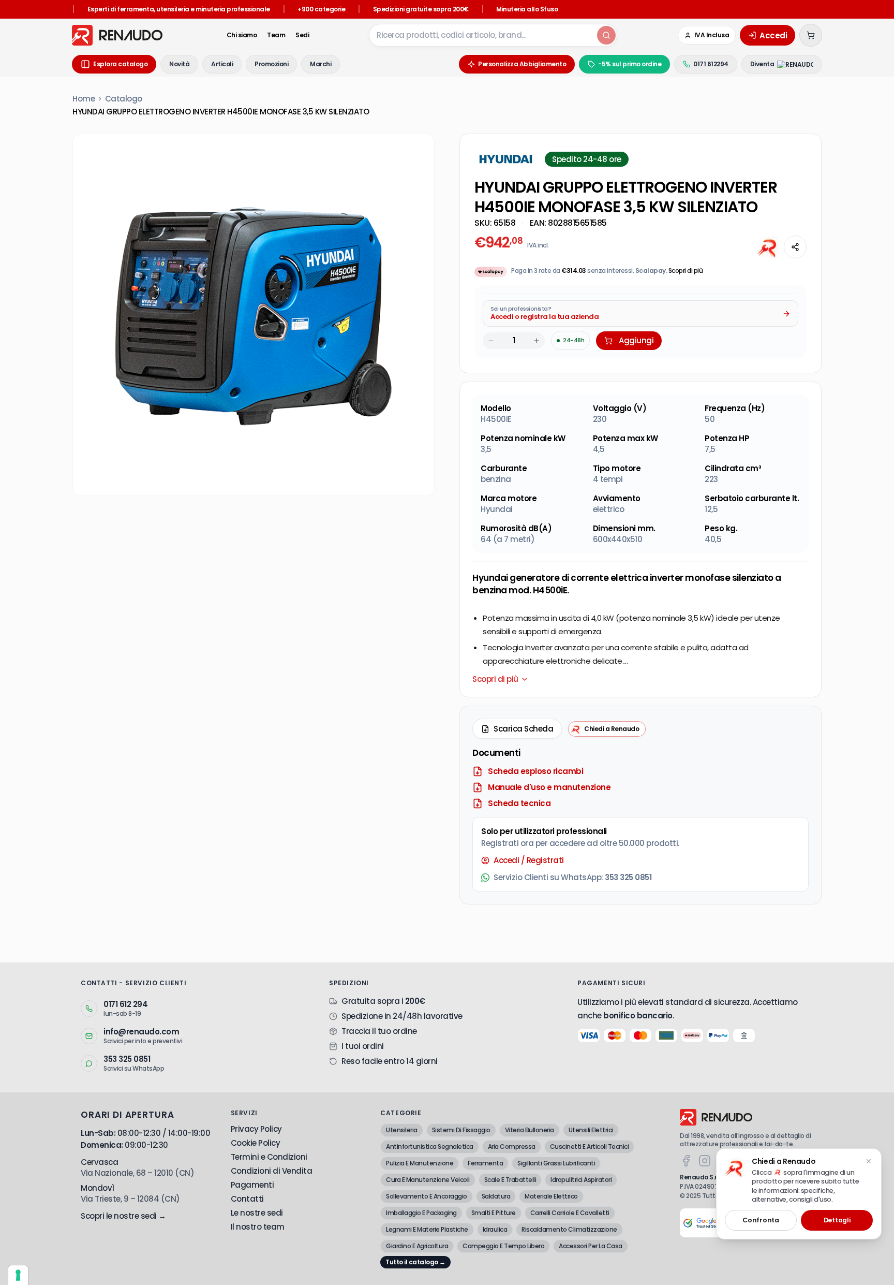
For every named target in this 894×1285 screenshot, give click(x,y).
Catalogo (123, 98)
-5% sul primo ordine (629, 64)
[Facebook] (686, 1161)
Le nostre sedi (257, 1212)
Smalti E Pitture (493, 1212)
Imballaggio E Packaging (421, 1212)
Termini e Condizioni (269, 1156)
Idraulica (495, 1229)
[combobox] (482, 35)
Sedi (302, 35)
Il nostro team (258, 1226)
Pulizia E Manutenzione (419, 1163)
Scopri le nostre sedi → (123, 1215)
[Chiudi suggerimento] (868, 1161)
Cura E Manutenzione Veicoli (428, 1179)
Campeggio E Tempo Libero (503, 1246)
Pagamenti (252, 1184)
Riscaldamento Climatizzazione (569, 1229)
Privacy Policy (256, 1128)
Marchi (320, 64)
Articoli (222, 64)
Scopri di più (685, 270)
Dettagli (837, 1220)
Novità (179, 64)
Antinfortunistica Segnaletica (429, 1146)
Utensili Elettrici (591, 1130)
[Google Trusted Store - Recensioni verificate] (702, 1222)
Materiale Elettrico (551, 1196)
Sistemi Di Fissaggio (461, 1130)
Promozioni (271, 64)
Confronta (760, 1220)
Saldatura (496, 1196)
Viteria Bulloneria (529, 1130)
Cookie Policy (255, 1142)
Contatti (247, 1198)
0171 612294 (710, 64)
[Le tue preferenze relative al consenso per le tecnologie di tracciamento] (18, 1275)
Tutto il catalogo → (415, 1262)
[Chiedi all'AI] (768, 247)
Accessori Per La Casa (590, 1246)
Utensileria (402, 1130)
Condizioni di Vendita (271, 1170)
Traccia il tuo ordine (379, 1031)
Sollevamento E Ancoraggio (426, 1196)
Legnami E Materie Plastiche (427, 1229)
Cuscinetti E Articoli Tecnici (589, 1146)
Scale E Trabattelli (510, 1179)
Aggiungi (636, 340)
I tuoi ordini (362, 1046)
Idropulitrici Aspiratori (581, 1179)
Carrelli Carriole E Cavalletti (569, 1212)
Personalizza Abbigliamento (522, 64)
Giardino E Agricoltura (417, 1246)
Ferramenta (485, 1163)
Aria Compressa (511, 1146)
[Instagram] (704, 1161)
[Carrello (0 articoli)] (810, 35)
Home (83, 98)
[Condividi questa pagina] (795, 247)
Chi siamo (242, 35)
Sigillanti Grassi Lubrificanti (556, 1163)
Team (276, 35)
